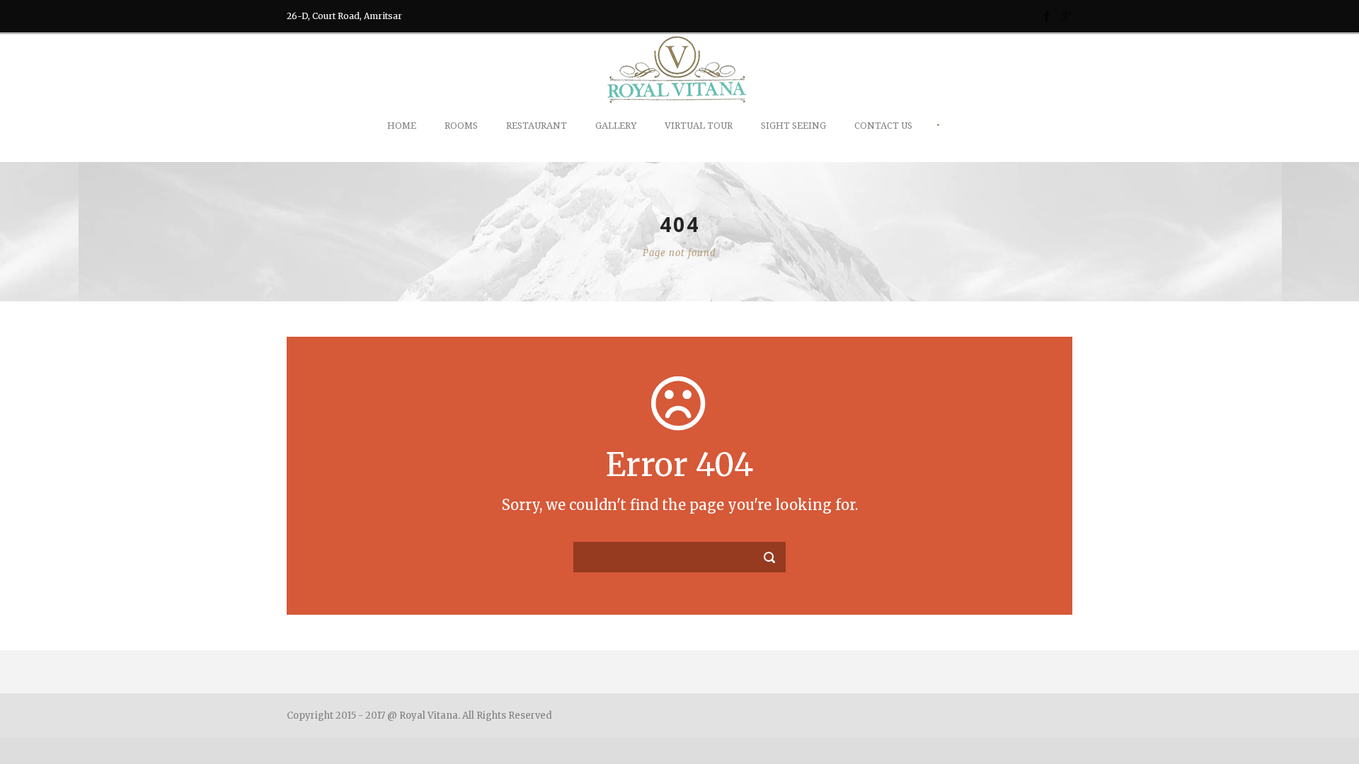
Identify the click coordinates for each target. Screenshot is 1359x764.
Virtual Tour (699, 125)
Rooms (461, 125)
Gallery (615, 125)
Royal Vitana (428, 716)
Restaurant (536, 125)
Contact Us (883, 125)
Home (401, 125)
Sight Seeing (793, 125)
